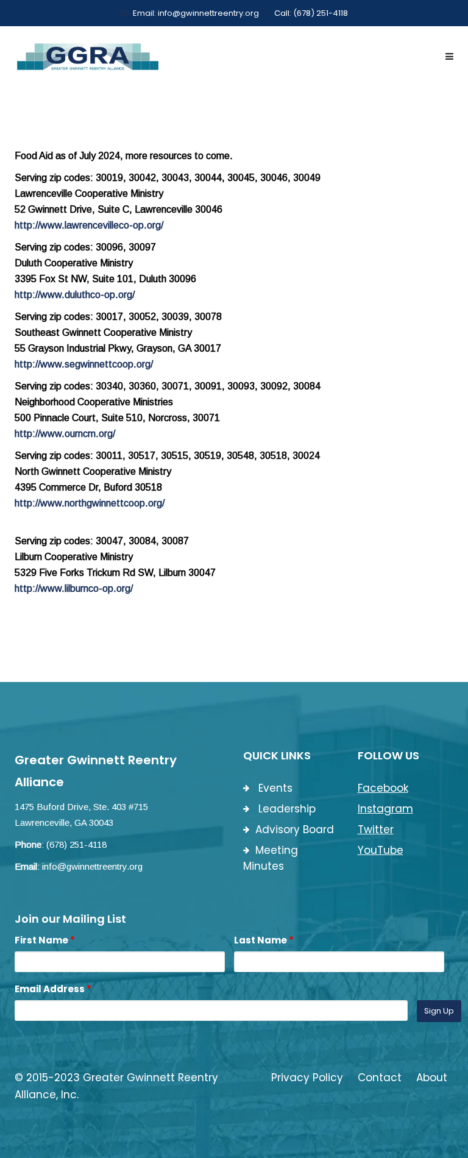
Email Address (53, 988)
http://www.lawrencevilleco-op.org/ (89, 225)
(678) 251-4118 (76, 844)
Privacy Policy (307, 1077)
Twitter (376, 829)
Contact (380, 1077)
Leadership (285, 808)
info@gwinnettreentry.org (92, 866)
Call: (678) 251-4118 (311, 13)
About (431, 1077)
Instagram (385, 808)
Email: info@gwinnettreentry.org (196, 13)
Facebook (383, 788)
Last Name (264, 940)
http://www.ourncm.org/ (65, 433)
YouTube (380, 850)
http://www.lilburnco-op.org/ (74, 588)
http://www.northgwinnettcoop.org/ (90, 503)
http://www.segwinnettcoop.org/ (84, 364)
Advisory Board (294, 829)
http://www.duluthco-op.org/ (75, 295)
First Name (45, 940)
